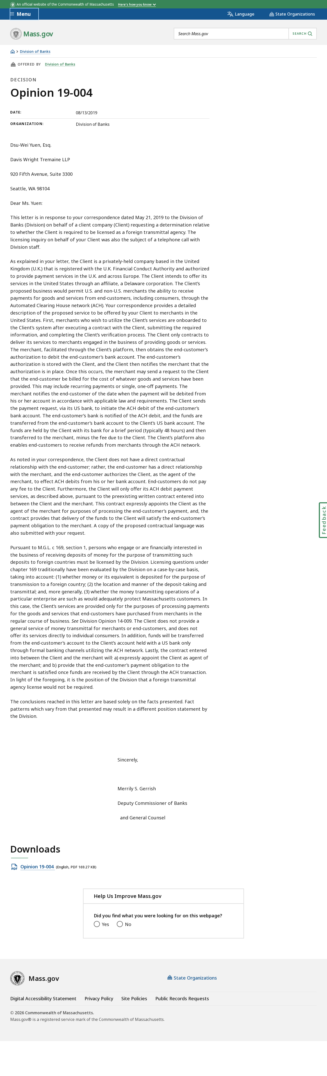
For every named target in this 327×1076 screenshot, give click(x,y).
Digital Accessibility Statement (43, 998)
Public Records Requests (182, 998)
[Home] (12, 51)
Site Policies (134, 998)
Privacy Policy (99, 998)
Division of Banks (35, 51)
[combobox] (245, 34)
